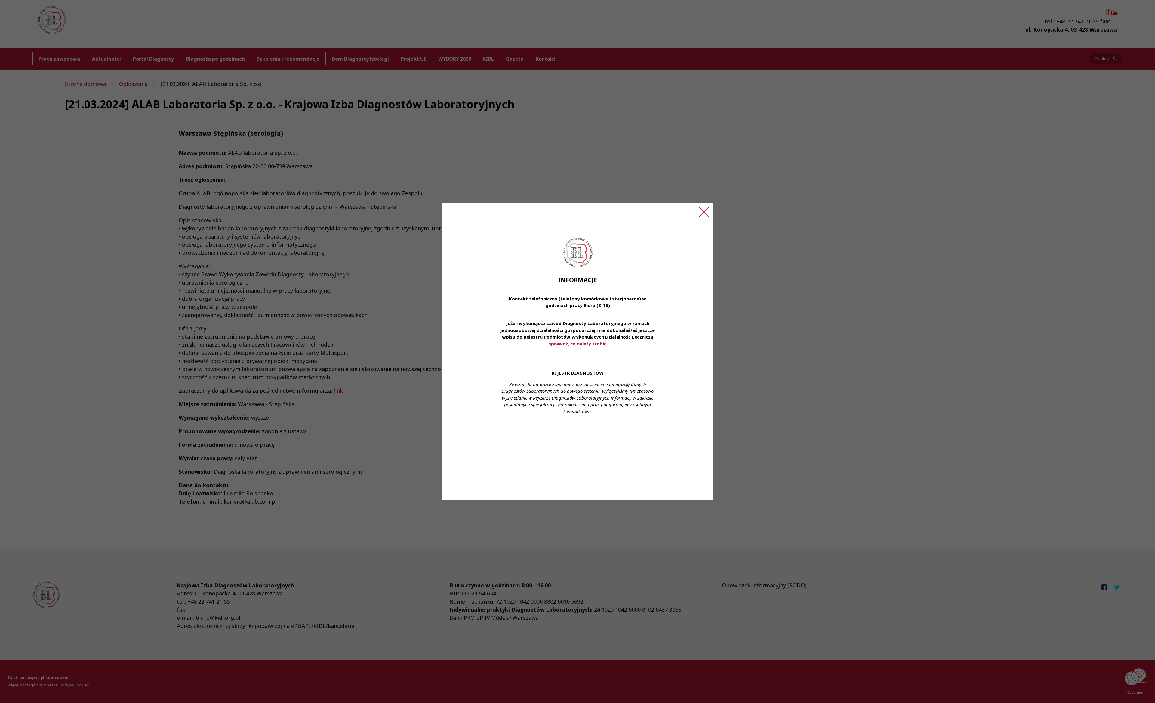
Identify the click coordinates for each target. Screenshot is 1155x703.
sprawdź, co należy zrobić (577, 344)
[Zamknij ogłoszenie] (704, 212)
